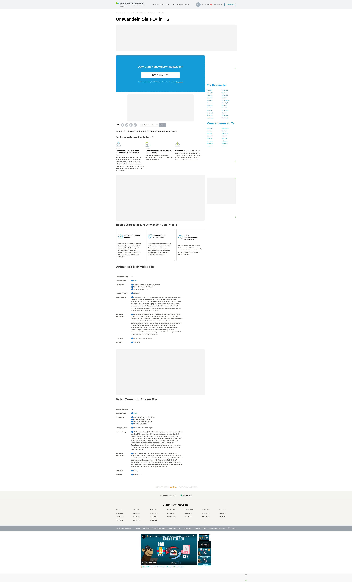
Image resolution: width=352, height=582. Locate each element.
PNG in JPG (222, 513)
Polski (228, 520)
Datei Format (146, 528)
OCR (167, 4)
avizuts (209, 131)
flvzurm (224, 113)
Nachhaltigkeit (197, 528)
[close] (246, 575)
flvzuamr (209, 105)
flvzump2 (225, 118)
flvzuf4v (224, 108)
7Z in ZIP (118, 510)
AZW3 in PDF (206, 513)
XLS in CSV (136, 516)
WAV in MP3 (136, 510)
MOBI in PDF (171, 513)
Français (229, 504)
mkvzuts (225, 133)
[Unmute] (201, 540)
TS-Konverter (151, 13)
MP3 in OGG (119, 513)
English (229, 495)
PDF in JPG (222, 516)
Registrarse (179, 82)
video (135, 280)
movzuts (209, 136)
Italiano (229, 507)
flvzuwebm (225, 100)
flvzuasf (224, 105)
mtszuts (224, 136)
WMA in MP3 (205, 510)
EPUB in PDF (171, 510)
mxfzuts (209, 138)
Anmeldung (218, 4)
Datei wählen (160, 75)
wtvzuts (224, 146)
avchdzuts (225, 128)
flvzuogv (209, 115)
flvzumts (225, 95)
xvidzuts (225, 141)
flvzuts (224, 97)
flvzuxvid (225, 110)
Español (229, 500)
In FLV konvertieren (139, 13)
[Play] (199, 540)
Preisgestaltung (182, 4)
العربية (228, 498)
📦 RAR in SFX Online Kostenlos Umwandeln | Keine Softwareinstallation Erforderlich (168, 536)
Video (129, 13)
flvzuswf (209, 97)
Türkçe (228, 514)
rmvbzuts (210, 143)
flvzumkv (225, 92)
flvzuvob (209, 100)
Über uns (138, 528)
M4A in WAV (136, 513)
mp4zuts (209, 128)
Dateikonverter (120, 13)
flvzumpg (225, 115)
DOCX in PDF (206, 516)
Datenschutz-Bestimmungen (159, 528)
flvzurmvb (210, 113)
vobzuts (224, 138)
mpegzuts (210, 146)
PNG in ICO (153, 520)
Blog (205, 528)
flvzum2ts (225, 90)
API (173, 4)
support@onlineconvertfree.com (217, 528)
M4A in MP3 (153, 510)
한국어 (228, 518)
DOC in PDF (188, 516)
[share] (193, 535)
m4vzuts (209, 133)
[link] (144, 537)
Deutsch (229, 502)
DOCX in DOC (171, 516)
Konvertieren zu (157, 4)
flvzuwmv (210, 103)
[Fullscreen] (209, 540)
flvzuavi (209, 90)
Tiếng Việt (229, 509)
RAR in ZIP (222, 510)
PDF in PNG (119, 520)
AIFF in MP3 (153, 513)
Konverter (217, 85)
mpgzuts (225, 143)
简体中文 (229, 516)
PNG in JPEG (120, 516)
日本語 (228, 505)
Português (229, 511)
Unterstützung (172, 528)
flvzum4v (210, 92)
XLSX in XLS (154, 516)
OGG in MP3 (188, 513)
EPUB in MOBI (189, 510)
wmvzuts (209, 141)
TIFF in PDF (136, 520)
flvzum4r (209, 110)
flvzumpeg (210, 118)
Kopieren (162, 125)
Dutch (228, 513)
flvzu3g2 (225, 103)
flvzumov (210, 95)
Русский (229, 496)
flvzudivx (209, 108)
